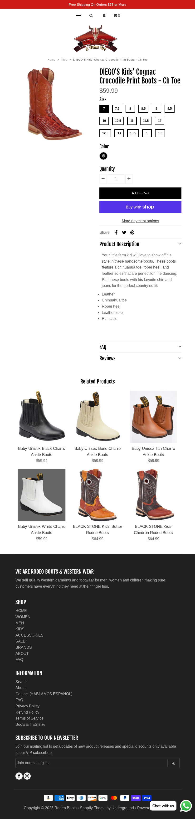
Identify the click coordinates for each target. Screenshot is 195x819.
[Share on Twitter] (124, 232)
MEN (19, 623)
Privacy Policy (27, 706)
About (20, 688)
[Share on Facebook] (116, 232)
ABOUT (22, 654)
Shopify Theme (93, 808)
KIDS (19, 629)
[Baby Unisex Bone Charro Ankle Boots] (97, 417)
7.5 (117, 108)
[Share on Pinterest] (132, 232)
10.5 (118, 121)
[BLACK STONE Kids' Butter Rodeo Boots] (97, 495)
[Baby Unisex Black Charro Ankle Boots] (41, 417)
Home (51, 59)
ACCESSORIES (29, 635)
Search (21, 682)
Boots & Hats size (30, 724)
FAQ (19, 660)
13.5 (133, 133)
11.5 (146, 121)
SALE (20, 641)
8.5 (143, 108)
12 (159, 121)
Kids (64, 59)
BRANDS (23, 647)
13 (119, 133)
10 (104, 121)
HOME (21, 611)
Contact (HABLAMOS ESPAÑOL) (43, 694)
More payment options (140, 221)
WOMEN (22, 617)
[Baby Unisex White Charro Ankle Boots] (41, 495)
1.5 (160, 133)
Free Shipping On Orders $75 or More (97, 4)
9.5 (169, 108)
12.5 (105, 133)
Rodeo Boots (65, 808)
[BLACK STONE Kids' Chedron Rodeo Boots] (153, 495)
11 (131, 121)
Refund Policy (27, 712)
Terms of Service (29, 718)
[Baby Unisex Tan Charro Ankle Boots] (153, 417)
